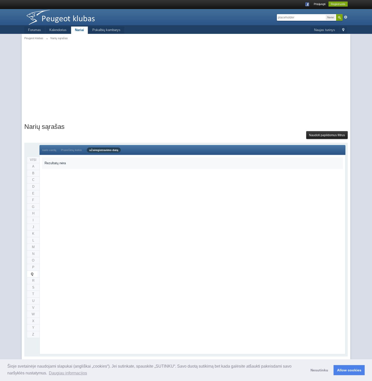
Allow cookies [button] (349, 370)
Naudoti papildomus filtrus (327, 135)
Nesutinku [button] (319, 370)
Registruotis (338, 4)
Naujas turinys (324, 30)
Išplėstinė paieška (346, 17)
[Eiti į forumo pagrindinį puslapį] (69, 17)
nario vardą (49, 150)
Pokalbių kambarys (106, 30)
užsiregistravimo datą (103, 150)
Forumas (34, 30)
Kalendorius (58, 30)
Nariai (79, 30)
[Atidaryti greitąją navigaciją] (343, 30)
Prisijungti (319, 4)
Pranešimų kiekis (71, 150)
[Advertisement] (186, 80)
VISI (33, 160)
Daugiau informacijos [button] (68, 373)
